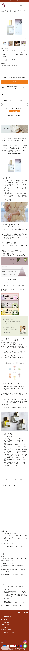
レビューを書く (14, 111)
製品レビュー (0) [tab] (8, 100)
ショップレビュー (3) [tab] (21, 100)
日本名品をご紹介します (7, 638)
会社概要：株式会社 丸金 (7, 632)
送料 (5, 65)
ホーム (2, 10)
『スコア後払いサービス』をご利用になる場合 (11, 479)
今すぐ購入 (14, 81)
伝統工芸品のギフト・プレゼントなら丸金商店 (12, 648)
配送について (4, 476)
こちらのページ (10, 546)
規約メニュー (4, 642)
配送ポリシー (9, 574)
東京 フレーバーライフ (5, 48)
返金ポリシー (9, 605)
